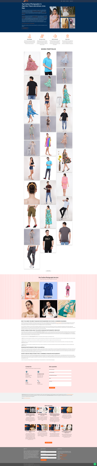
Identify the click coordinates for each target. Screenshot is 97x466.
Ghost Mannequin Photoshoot (48, 296)
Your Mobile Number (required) (53, 375)
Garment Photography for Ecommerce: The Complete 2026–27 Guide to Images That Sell (67, 432)
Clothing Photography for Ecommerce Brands (54, 431)
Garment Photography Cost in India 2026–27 (30, 431)
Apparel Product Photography (42, 431)
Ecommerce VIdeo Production (67, 296)
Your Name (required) (51, 369)
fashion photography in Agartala (36, 11)
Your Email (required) (51, 372)
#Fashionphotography (70, 394)
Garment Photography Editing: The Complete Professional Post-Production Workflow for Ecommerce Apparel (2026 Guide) (54, 414)
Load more (48, 442)
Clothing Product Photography (67, 413)
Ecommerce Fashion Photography (30, 296)
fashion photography (58, 322)
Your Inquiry (50, 381)
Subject (50, 378)
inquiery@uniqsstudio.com (63, 454)
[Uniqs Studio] (26, 1)
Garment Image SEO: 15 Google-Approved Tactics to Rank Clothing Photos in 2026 (42, 414)
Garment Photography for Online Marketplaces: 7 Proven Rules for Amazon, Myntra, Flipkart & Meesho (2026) (30, 414)
